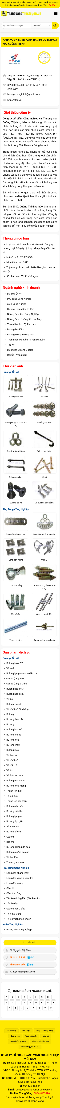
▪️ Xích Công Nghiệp (15, 304)
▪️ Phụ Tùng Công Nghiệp (17, 298)
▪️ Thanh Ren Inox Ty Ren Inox (20, 324)
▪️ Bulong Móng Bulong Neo (19, 334)
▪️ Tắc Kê (9, 344)
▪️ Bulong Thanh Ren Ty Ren (19, 309)
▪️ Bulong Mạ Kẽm (14, 329)
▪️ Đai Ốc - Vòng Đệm (15, 355)
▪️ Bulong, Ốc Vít (13, 293)
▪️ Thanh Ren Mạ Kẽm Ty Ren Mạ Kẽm (24, 339)
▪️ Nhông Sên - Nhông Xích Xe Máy (23, 319)
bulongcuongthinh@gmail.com (23, 94)
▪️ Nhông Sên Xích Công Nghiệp (21, 314)
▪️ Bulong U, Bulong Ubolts (18, 349)
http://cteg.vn (14, 100)
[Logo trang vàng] (21, 14)
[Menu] (56, 13)
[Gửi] (55, 25)
